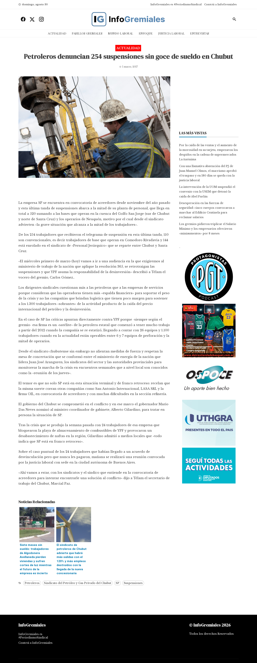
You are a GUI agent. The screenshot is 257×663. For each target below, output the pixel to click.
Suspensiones (133, 583)
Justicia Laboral (171, 33)
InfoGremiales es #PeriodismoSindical (176, 4)
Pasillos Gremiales (87, 33)
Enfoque (146, 33)
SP (117, 583)
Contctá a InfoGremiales (220, 4)
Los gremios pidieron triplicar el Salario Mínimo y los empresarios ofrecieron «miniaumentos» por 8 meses (207, 228)
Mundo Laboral (120, 33)
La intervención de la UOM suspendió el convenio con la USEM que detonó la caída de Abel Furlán (207, 191)
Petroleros (32, 583)
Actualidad (57, 33)
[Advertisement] (94, 190)
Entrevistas (199, 33)
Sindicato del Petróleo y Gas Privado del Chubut (77, 583)
